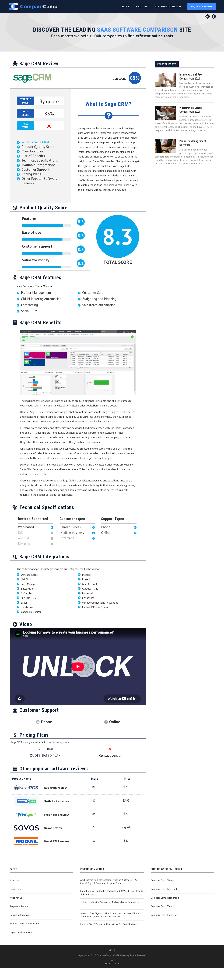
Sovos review (53, 828)
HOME (125, 6)
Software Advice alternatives (25, 923)
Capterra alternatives (21, 932)
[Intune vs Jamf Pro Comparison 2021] (165, 80)
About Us (14, 880)
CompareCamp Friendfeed (165, 897)
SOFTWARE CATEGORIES (167, 6)
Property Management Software (192, 143)
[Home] (32, 6)
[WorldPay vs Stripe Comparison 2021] (165, 113)
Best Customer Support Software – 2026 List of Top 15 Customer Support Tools (110, 881)
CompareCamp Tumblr (163, 906)
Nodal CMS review (56, 841)
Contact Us (15, 889)
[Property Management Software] (165, 146)
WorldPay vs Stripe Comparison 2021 (190, 109)
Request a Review (19, 906)
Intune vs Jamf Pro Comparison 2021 (190, 76)
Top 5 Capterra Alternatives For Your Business (113, 924)
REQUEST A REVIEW (201, 6)
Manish (84, 890)
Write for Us (16, 897)
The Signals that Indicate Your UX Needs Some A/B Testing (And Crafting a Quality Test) (109, 915)
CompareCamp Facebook (164, 889)
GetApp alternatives (20, 914)
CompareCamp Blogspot (164, 914)
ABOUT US (141, 6)
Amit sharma (86, 879)
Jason (83, 913)
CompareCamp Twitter (162, 880)
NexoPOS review (55, 788)
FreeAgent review (56, 814)
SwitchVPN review (56, 801)
